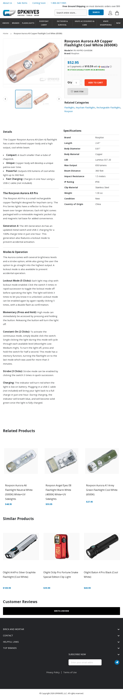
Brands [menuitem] (15, 23)
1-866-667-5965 (58, 3)
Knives (6, 23)
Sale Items (22, 3)
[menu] (61, 23)
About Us (7, 3)
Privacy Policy (53, 672)
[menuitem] (6, 23)
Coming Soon (39, 3)
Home (6, 33)
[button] (40, 99)
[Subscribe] (117, 662)
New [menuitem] (118, 23)
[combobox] (71, 12)
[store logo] (21, 13)
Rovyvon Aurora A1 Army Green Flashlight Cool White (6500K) (101, 490)
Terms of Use (70, 672)
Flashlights (28, 23)
